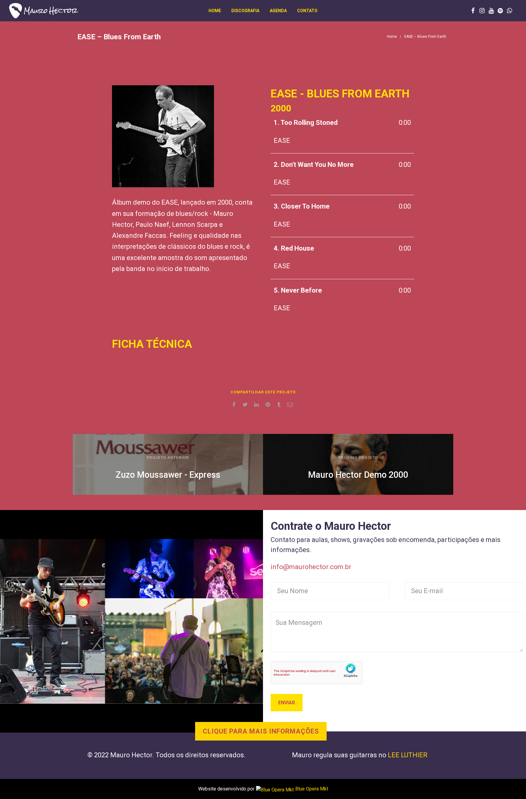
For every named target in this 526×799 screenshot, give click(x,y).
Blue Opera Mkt (311, 789)
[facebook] (234, 404)
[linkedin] (257, 404)
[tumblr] (280, 404)
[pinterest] (268, 404)
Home (392, 36)
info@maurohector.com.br (311, 567)
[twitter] (246, 404)
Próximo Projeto (358, 458)
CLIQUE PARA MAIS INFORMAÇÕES (261, 731)
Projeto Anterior (168, 458)
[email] (291, 404)
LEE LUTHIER (407, 755)
